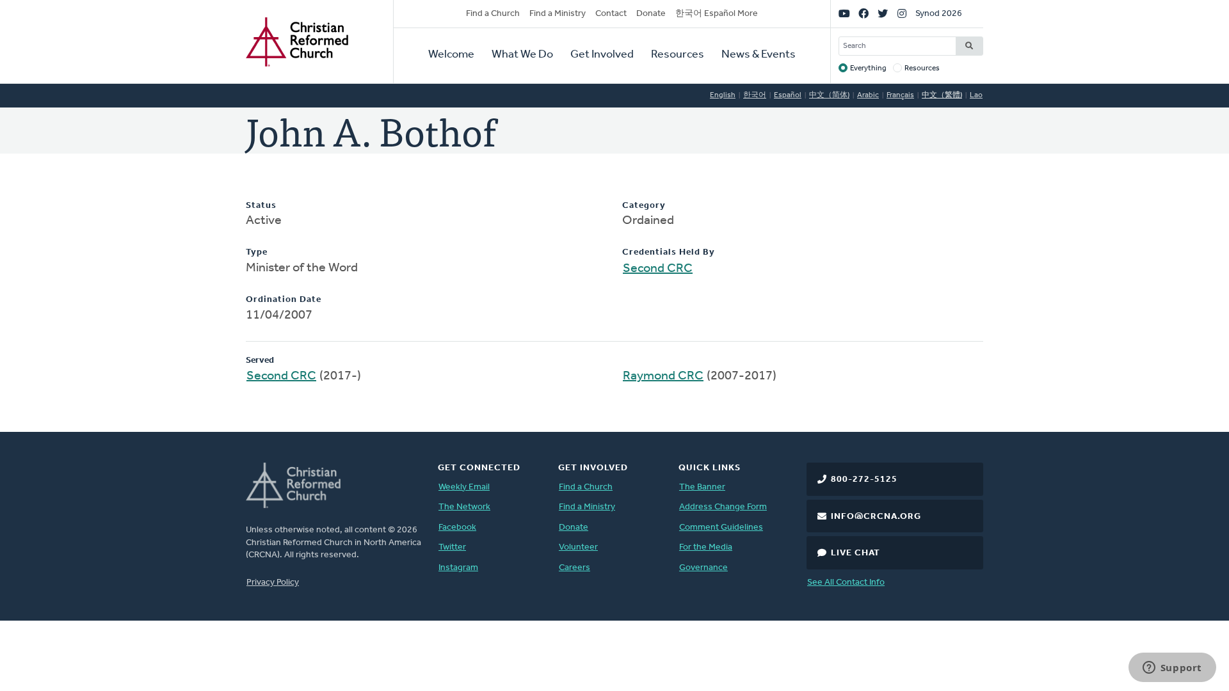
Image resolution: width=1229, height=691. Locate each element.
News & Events (758, 55)
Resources (677, 55)
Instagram (458, 568)
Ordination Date (283, 300)
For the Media (705, 547)
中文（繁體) (942, 95)
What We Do (522, 55)
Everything (868, 68)
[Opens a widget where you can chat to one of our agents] (1172, 669)
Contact (611, 14)
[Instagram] (902, 14)
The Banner (702, 487)
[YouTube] (844, 14)
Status (261, 205)
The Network (464, 507)
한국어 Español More (716, 14)
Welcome (451, 55)
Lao (976, 95)
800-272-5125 (864, 479)
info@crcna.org (876, 516)
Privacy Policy (272, 582)
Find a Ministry (557, 14)
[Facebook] (863, 14)
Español (787, 95)
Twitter (452, 547)
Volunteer (578, 547)
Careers (574, 568)
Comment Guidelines (721, 527)
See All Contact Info (846, 582)
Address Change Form (723, 507)
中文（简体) (829, 95)
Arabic (868, 95)
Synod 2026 (938, 14)
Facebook (457, 527)
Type (257, 252)
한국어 (754, 95)
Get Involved (602, 55)
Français (900, 95)
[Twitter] (882, 14)
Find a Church (493, 14)
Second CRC (658, 268)
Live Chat (855, 553)
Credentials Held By (668, 252)
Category (644, 205)
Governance (703, 568)
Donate (651, 14)
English (722, 95)
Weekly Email (464, 487)
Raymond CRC (663, 376)
